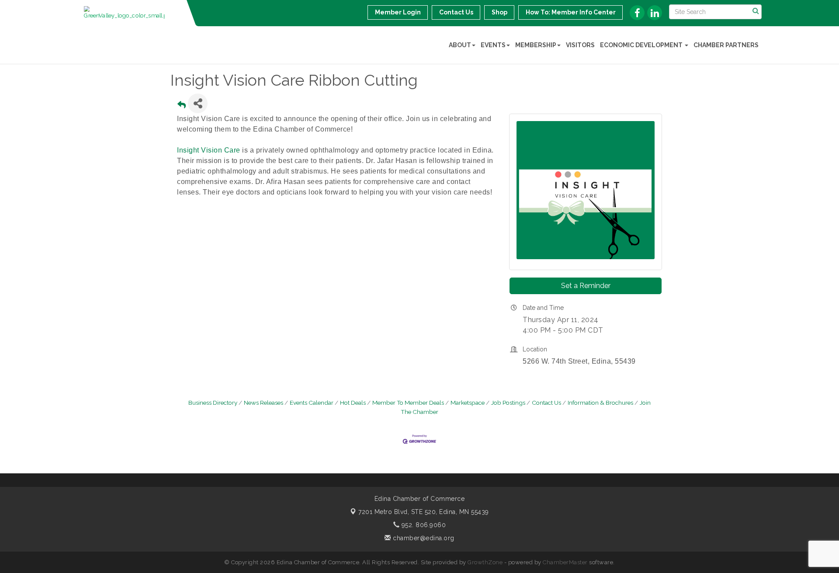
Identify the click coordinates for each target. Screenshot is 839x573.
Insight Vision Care (208, 150)
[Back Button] (181, 106)
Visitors (580, 45)
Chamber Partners (726, 45)
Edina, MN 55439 (423, 511)
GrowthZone (485, 562)
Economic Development (642, 45)
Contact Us (546, 402)
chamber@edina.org (422, 538)
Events (493, 45)
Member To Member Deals (408, 402)
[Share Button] (198, 103)
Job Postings (508, 402)
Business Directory (212, 402)
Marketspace (468, 402)
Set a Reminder (585, 285)
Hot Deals (353, 402)
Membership (535, 45)
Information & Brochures (600, 402)
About (460, 45)
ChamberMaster (565, 562)
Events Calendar (311, 402)
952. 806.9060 (422, 524)
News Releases (263, 402)
